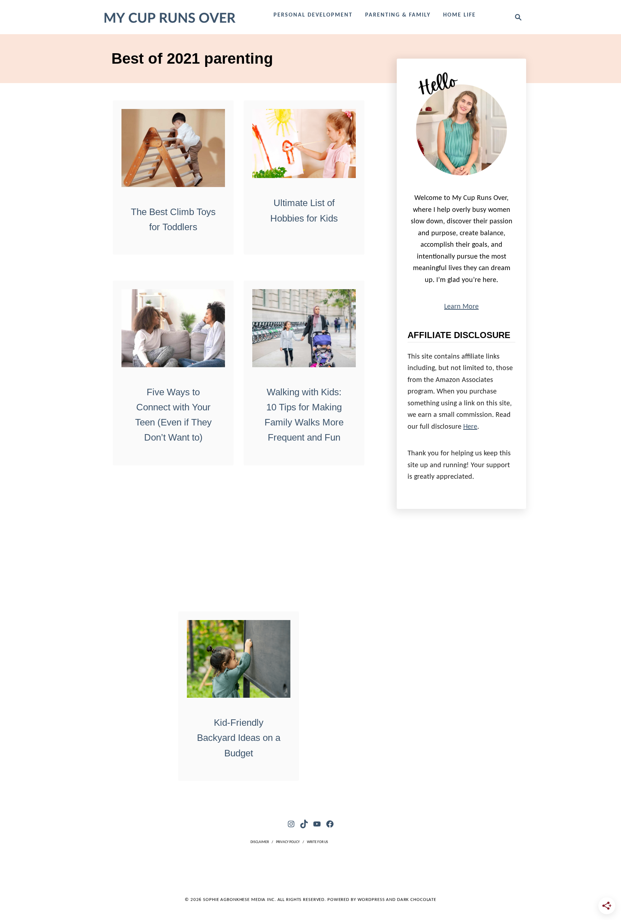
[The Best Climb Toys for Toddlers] (173, 148)
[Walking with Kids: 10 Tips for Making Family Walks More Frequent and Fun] (304, 328)
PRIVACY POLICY (288, 842)
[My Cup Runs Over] (169, 17)
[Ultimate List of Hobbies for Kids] (304, 143)
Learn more (461, 306)
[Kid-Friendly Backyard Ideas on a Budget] (239, 659)
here (470, 427)
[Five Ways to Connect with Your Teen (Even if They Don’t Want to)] (173, 328)
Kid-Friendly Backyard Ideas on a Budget (238, 738)
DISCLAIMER (259, 842)
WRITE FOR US (317, 842)
